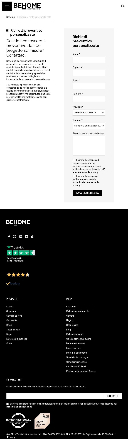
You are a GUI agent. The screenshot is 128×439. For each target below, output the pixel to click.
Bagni (9, 334)
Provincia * (78, 107)
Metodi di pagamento (76, 353)
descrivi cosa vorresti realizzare (88, 133)
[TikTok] (32, 236)
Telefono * (78, 93)
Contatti (70, 316)
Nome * (76, 54)
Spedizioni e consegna (77, 357)
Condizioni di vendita (76, 362)
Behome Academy (75, 343)
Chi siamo (71, 306)
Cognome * (78, 67)
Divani (9, 325)
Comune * (78, 120)
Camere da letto (14, 316)
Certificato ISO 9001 (76, 366)
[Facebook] (9, 236)
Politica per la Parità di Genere (81, 371)
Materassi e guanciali (16, 339)
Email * (76, 80)
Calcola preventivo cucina (78, 339)
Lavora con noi (73, 348)
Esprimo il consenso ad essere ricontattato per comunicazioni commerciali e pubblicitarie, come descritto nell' (89, 166)
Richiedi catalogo (74, 334)
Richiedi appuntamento (77, 311)
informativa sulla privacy (85, 172)
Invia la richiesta (87, 193)
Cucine (9, 306)
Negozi (69, 320)
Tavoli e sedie (13, 329)
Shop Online (72, 325)
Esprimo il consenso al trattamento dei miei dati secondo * (86, 181)
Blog (68, 329)
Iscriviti (112, 396)
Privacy (11, 437)
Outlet (9, 343)
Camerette (11, 320)
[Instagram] (14, 236)
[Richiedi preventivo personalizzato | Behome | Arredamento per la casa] (27, 11)
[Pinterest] (20, 236)
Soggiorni (11, 311)
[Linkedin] (27, 236)
